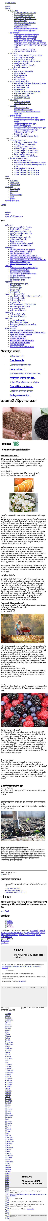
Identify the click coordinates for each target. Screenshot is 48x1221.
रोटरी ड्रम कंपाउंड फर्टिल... (20, 395)
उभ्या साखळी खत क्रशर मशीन (24, 57)
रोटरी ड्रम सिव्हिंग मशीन (22, 102)
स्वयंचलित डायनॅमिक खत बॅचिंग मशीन (26, 118)
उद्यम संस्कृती (14, 191)
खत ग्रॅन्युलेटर (14, 33)
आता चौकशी (5, 911)
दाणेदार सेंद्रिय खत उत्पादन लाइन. (25, 148)
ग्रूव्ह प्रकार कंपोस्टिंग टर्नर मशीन (25, 13)
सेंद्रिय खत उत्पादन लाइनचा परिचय (25, 142)
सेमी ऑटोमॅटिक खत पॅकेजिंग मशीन (12, 933)
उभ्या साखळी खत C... (18, 369)
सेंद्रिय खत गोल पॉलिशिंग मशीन (24, 132)
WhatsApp (4, 943)
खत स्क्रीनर (14, 100)
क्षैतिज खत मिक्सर (20, 73)
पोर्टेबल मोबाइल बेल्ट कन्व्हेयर (23, 110)
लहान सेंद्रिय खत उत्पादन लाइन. (24, 144)
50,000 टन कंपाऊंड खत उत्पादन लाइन (26, 175)
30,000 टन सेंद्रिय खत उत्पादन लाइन (26, 152)
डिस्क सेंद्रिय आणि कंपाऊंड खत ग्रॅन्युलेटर (28, 41)
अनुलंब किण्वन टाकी (20, 27)
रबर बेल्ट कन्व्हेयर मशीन (21, 108)
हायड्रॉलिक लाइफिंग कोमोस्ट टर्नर (25, 19)
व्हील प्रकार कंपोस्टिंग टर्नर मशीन (24, 23)
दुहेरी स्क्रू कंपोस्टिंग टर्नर (22, 25)
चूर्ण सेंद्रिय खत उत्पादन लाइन (23, 146)
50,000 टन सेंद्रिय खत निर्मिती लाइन (26, 156)
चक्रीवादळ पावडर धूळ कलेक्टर (24, 94)
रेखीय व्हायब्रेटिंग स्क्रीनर (22, 104)
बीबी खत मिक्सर (19, 77)
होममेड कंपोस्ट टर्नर (11, 935)
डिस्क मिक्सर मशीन (20, 75)
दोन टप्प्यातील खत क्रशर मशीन (24, 59)
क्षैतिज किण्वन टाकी (20, 21)
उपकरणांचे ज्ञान (15, 185)
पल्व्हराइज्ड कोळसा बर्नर (21, 96)
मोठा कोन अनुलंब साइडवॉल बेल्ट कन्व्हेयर (27, 112)
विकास (12, 197)
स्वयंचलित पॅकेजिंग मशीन (18, 339)
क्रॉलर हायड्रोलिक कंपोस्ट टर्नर (24, 17)
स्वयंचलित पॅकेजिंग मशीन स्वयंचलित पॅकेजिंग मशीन (30, 128)
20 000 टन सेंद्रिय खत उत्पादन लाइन (26, 150)
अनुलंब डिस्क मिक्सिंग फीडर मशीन (25, 124)
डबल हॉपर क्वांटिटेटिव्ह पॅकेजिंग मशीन (26, 130)
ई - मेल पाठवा (5, 941)
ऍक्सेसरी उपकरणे (15, 116)
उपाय (7, 177)
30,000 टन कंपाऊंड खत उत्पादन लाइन (26, 172)
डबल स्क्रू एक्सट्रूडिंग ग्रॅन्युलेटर (25, 51)
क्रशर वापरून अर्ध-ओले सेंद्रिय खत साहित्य (28, 55)
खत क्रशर (13, 53)
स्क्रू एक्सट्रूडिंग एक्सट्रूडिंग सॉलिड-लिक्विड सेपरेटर (27, 332)
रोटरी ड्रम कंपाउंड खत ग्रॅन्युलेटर (25, 39)
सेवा (11, 193)
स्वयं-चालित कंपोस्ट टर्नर (27, 935)
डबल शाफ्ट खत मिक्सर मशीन (23, 71)
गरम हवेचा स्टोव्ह (19, 90)
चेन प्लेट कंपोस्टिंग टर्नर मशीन (23, 15)
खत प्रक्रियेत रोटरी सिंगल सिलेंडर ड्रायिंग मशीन (30, 83)
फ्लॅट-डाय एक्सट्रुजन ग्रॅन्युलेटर (24, 49)
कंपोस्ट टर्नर (14, 11)
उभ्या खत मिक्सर (19, 79)
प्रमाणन (12, 199)
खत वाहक (13, 106)
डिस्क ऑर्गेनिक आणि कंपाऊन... (21, 386)
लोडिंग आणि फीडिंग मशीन (22, 126)
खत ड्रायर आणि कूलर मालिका (19, 81)
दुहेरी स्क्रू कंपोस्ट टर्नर (31, 933)
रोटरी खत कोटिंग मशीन (21, 87)
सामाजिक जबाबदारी (16, 195)
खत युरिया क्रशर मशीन (21, 63)
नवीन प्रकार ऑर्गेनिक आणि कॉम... (22, 378)
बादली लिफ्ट (18, 114)
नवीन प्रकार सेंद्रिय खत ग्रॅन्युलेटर (25, 37)
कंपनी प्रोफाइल (15, 189)
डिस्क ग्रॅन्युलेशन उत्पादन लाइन (24, 154)
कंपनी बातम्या (14, 181)
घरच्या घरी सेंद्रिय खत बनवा (14, 216)
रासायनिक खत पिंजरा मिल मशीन (24, 65)
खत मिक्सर (13, 69)
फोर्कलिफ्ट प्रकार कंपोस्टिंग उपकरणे (26, 29)
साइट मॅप (42, 931)
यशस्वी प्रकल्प (14, 183)
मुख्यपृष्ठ (8, 7)
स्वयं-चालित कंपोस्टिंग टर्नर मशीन (24, 31)
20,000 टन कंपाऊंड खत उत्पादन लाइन (26, 170)
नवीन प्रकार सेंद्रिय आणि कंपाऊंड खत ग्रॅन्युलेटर (30, 43)
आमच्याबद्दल (9, 187)
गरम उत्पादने (34, 931)
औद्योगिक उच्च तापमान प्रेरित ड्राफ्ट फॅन (27, 92)
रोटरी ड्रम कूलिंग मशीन (21, 85)
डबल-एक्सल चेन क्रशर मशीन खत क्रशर (27, 61)
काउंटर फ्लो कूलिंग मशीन (22, 98)
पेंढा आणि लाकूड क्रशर (21, 67)
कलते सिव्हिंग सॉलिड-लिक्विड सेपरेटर (26, 136)
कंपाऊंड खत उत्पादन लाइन (18, 158)
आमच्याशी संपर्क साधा (12, 201)
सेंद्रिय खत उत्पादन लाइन (18, 140)
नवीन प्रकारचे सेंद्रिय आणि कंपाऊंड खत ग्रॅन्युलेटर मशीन (28, 260)
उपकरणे (7, 9)
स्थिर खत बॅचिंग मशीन (21, 134)
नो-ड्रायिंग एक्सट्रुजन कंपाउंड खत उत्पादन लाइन (30, 162)
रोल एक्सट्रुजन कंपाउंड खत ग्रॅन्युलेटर (26, 35)
